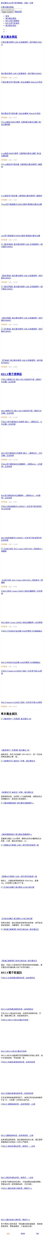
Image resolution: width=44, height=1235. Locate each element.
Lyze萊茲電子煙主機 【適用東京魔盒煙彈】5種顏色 (21, 196)
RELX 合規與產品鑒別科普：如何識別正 (17, 1009)
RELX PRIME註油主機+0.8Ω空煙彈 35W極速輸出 (20, 662)
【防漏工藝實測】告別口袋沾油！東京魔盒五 (19, 961)
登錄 (26, 3)
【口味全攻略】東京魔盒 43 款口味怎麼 (16, 919)
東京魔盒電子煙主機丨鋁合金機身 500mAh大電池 (20, 113)
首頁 (7, 16)
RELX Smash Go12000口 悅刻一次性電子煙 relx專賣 (21, 702)
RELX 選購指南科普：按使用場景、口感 (17, 1135)
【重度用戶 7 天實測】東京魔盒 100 (15, 750)
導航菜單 (18, 12)
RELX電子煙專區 (12, 21)
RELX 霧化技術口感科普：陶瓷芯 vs (15, 1220)
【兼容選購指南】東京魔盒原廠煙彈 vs (16, 834)
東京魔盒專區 (10, 18)
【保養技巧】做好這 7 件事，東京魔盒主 (17, 792)
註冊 (31, 3)
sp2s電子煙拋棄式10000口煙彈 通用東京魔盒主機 (20, 236)
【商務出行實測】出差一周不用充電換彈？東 (19, 876)
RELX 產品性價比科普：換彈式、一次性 (17, 1178)
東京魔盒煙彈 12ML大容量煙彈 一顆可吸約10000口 (21, 73)
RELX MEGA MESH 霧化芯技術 (14, 1051)
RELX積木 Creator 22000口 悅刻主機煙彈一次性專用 (21, 622)
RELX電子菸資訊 (12, 23)
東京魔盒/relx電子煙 (9, 3)
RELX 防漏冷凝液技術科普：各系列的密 (17, 1093)
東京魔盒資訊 (10, 25)
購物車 (20, 3)
